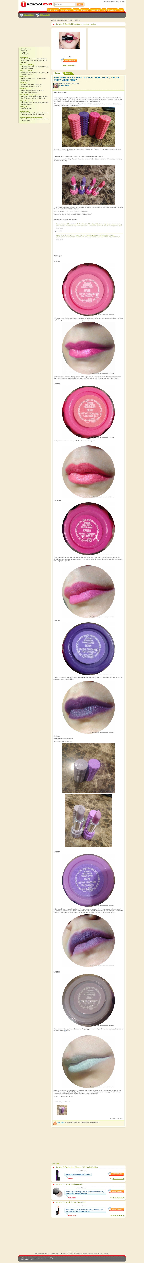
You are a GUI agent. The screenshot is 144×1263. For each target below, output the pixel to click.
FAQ (117, 1)
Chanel (27, 60)
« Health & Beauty (25, 49)
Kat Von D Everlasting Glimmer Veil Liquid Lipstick (77, 1167)
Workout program (26, 108)
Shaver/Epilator (37, 96)
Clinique (28, 78)
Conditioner (38, 66)
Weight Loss (25, 107)
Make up (58, 1253)
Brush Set (40, 90)
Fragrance (24, 57)
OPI (39, 72)
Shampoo (24, 66)
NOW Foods (31, 114)
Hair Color (31, 66)
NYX (41, 84)
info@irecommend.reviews (27, 1259)
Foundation (24, 86)
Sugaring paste (43, 119)
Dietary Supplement (27, 113)
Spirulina (24, 114)
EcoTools (24, 92)
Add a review (45, 15)
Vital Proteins (40, 114)
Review (57, 73)
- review (76, 24)
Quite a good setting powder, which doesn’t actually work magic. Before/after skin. (85, 1192)
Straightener (34, 98)
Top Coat (24, 74)
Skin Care (24, 77)
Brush (44, 66)
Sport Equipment (27, 101)
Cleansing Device (26, 96)
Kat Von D (25, 54)
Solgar (36, 113)
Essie (29, 74)
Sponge (30, 92)
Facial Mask (25, 80)
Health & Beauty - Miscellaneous (31, 117)
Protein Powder (26, 104)
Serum (44, 78)
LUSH (23, 119)
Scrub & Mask (25, 120)
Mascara (31, 86)
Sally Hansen (33, 72)
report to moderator (117, 1118)
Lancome (32, 59)
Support (122, 1)
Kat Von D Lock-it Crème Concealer (71, 1202)
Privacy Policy (49, 1258)
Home (53, 20)
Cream (23, 78)
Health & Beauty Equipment (30, 95)
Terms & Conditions (109, 1)
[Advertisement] (34, 34)
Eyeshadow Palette (33, 84)
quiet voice (65, 85)
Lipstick (24, 52)
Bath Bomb (29, 119)
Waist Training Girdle (35, 102)
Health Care (25, 111)
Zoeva (35, 92)
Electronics (106, 1253)
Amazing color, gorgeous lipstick (78, 1174)
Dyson (28, 98)
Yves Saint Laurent (36, 60)
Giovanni (30, 68)
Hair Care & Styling (27, 65)
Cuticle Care (44, 72)
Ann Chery (24, 102)
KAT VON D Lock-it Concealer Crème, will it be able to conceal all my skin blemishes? (84, 1210)
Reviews (59, 20)
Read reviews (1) (69, 65)
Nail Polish (24, 72)
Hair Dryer (42, 98)
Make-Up (77, 20)
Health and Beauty (39, 1253)
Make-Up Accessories (28, 89)
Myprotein (45, 102)
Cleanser (38, 78)
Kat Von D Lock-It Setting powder (69, 1184)
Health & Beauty (68, 20)
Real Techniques (31, 90)
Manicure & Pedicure (28, 71)
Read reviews (29, 15)
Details (67, 73)
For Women (24, 59)
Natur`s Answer (43, 113)
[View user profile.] (56, 87)
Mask (33, 78)
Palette (37, 86)
